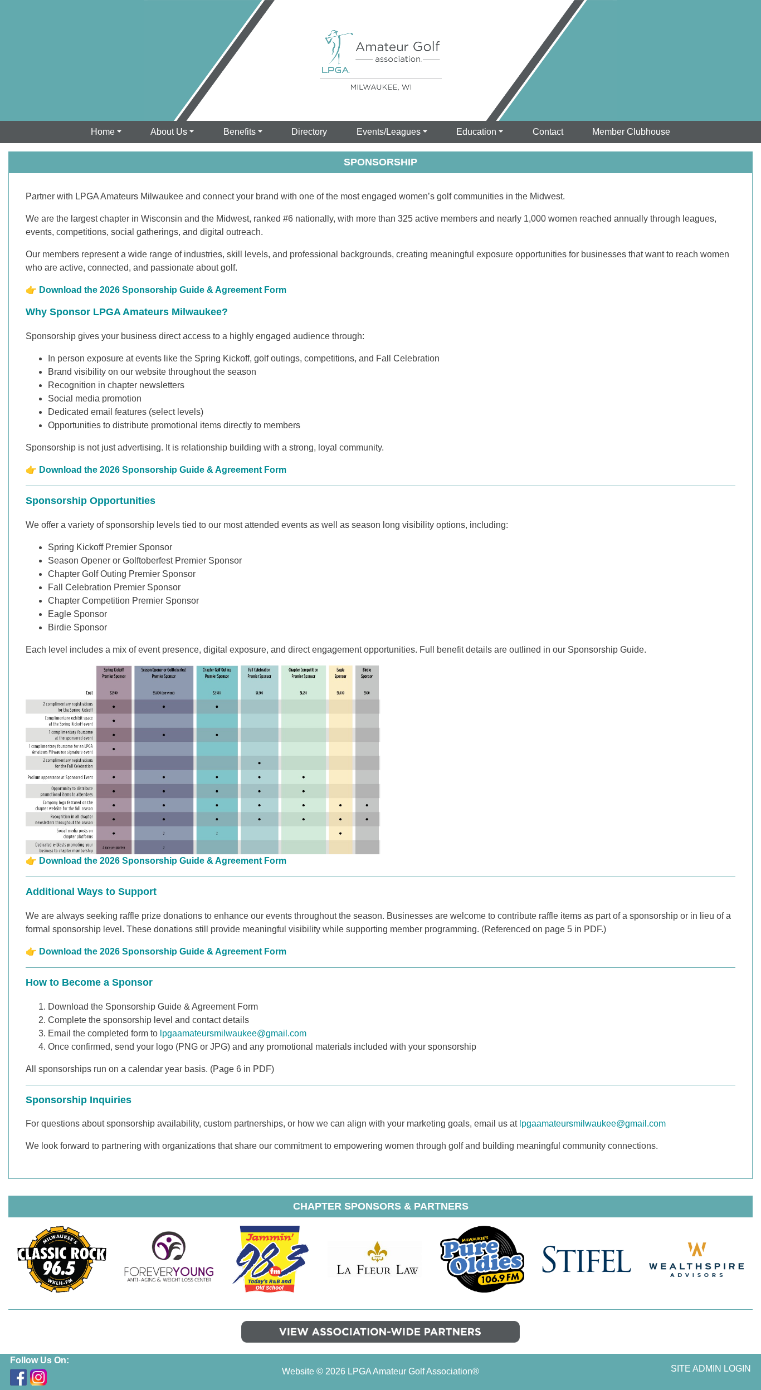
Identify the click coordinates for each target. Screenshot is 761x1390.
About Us (168, 131)
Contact (548, 131)
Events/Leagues (389, 131)
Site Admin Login (711, 1368)
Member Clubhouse (631, 131)
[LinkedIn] (58, 1377)
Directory (309, 131)
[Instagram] (38, 1377)
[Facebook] (18, 1377)
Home (103, 131)
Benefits (239, 131)
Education (476, 131)
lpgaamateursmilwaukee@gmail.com (233, 1033)
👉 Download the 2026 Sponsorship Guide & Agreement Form (156, 290)
